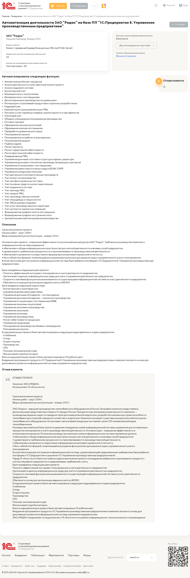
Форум (87, 555)
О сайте (5, 566)
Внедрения (16, 16)
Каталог (6, 555)
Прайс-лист (30, 566)
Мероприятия (56, 555)
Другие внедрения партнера (134, 45)
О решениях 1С (17, 566)
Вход (185, 5)
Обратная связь (54, 566)
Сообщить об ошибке (72, 566)
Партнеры (73, 555)
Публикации (38, 555)
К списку (180, 24)
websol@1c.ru (83, 572)
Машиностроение (126, 56)
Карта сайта (88, 566)
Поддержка (41, 566)
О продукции (79, 6)
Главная (5, 16)
